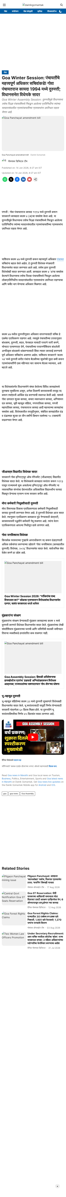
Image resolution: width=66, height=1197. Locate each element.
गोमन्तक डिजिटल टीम (17, 161)
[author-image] (4, 161)
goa (4, 793)
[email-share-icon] (29, 180)
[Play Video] (33, 737)
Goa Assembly (27, 793)
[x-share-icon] (11, 180)
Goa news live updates (49, 781)
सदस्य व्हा (17, 760)
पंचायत (60, 259)
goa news (14, 793)
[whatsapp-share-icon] (4, 180)
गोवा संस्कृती (28, 11)
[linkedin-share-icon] (23, 180)
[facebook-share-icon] (17, 180)
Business (6, 778)
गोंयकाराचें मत (52, 11)
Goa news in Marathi (18, 775)
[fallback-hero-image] (14, 881)
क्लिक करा (53, 766)
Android (42, 785)
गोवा (5, 11)
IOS (53, 785)
